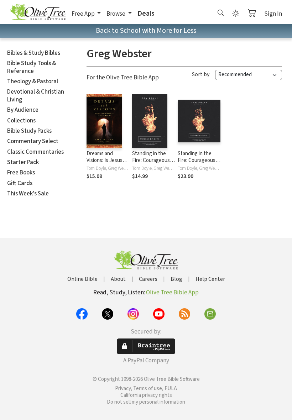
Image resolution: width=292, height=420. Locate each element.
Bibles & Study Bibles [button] (33, 53)
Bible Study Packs (29, 131)
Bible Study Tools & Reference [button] (31, 67)
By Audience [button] (22, 110)
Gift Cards (19, 183)
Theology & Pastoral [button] (32, 81)
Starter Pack (23, 162)
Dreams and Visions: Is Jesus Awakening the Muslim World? (104, 164)
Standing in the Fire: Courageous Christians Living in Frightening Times (153, 164)
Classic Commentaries (35, 152)
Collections (21, 120)
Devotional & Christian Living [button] (35, 96)
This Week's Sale (28, 193)
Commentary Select (32, 141)
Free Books (21, 172)
